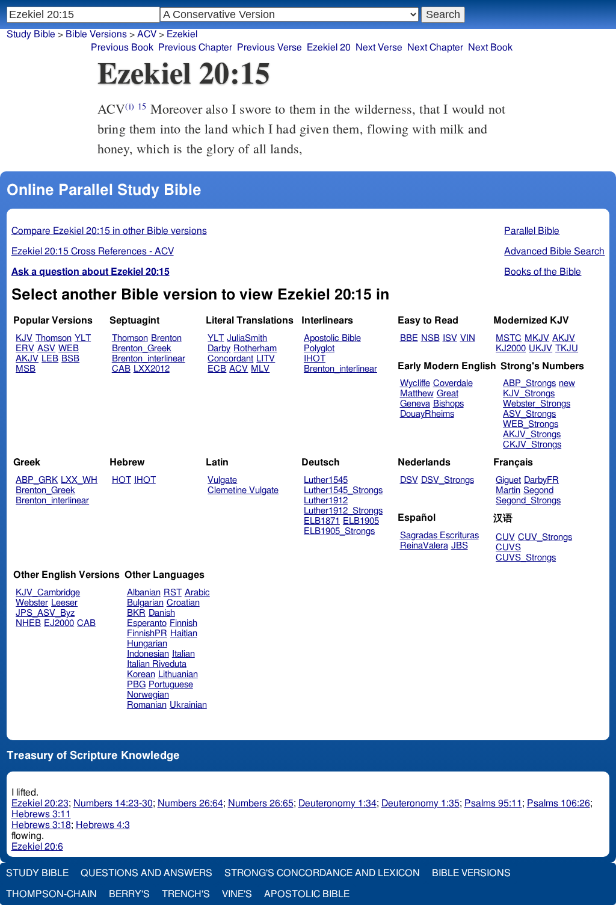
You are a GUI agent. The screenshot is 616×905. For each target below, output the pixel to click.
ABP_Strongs (529, 383)
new (567, 383)
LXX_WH (79, 480)
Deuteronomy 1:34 (337, 803)
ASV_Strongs (529, 414)
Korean (141, 674)
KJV (24, 338)
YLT (83, 338)
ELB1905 (361, 521)
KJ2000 (511, 348)
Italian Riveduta (156, 664)
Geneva (415, 403)
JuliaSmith (247, 338)
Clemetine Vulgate (243, 490)
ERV (25, 348)
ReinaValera (424, 545)
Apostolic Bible (307, 894)
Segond (538, 490)
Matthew (417, 393)
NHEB (28, 623)
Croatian (183, 602)
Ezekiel (182, 34)
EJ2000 (59, 623)
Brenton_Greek (141, 348)
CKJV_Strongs (532, 444)
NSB (430, 338)
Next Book (490, 47)
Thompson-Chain (51, 894)
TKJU (566, 348)
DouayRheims (427, 414)
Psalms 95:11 (493, 803)
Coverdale (453, 383)
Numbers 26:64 (190, 803)
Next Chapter (435, 47)
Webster (32, 602)
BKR (136, 613)
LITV (265, 358)
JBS (459, 545)
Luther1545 (326, 480)
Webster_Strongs (536, 403)
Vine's (237, 894)
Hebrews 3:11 (41, 814)
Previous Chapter (195, 47)
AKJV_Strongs (532, 434)
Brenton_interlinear (148, 358)
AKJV (27, 358)
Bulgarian (145, 602)
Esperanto (147, 623)
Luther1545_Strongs (343, 490)
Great (447, 393)
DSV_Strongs (447, 480)
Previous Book (122, 47)
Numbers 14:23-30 (113, 803)
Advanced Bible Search (554, 251)
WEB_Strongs (530, 424)
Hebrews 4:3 (103, 825)
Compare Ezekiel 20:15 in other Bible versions (109, 231)
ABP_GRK (37, 480)
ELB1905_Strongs (339, 531)
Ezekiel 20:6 (37, 846)
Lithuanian (178, 674)
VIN (467, 338)
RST (173, 592)
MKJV (537, 338)
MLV (260, 368)
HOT (121, 480)
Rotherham (255, 348)
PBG (136, 684)
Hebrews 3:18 (41, 825)
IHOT (314, 358)
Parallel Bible (531, 231)
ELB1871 (322, 521)
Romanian (147, 705)
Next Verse (379, 47)
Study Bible (31, 34)
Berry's (129, 894)
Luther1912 (326, 500)
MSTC (509, 338)
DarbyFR (541, 480)
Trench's (186, 894)
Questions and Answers (146, 873)
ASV (46, 348)
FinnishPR (147, 633)
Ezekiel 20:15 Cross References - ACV (92, 251)
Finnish (183, 623)
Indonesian (148, 653)
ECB (217, 368)
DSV (409, 480)
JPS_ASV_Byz (45, 613)
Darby (219, 348)
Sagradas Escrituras (439, 535)
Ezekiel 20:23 (40, 803)
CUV (505, 537)
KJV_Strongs (529, 393)
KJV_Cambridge (48, 592)
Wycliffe (415, 383)
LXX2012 (152, 368)
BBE (409, 338)
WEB (68, 348)
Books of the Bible (542, 272)
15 (142, 106)
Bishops (448, 403)
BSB (70, 358)
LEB (50, 358)
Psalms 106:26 (558, 803)
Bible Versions (96, 34)
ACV (238, 368)
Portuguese (171, 684)
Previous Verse (269, 47)
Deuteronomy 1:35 (420, 803)
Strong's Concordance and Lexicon (322, 873)
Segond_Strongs (528, 500)
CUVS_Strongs (526, 557)
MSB (25, 368)
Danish (162, 613)
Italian (183, 653)
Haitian (183, 633)
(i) (129, 106)
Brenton (166, 338)
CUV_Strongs (545, 537)
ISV (450, 338)
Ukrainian (188, 705)
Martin (508, 490)
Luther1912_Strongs (343, 510)
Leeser (64, 602)
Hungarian (147, 643)
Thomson (53, 338)
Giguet (508, 480)
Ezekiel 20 (329, 47)
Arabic (197, 592)
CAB (121, 368)
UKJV (540, 348)
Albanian (144, 592)
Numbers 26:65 (261, 803)
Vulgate (222, 480)
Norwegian (148, 694)
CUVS (508, 547)
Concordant (230, 358)
